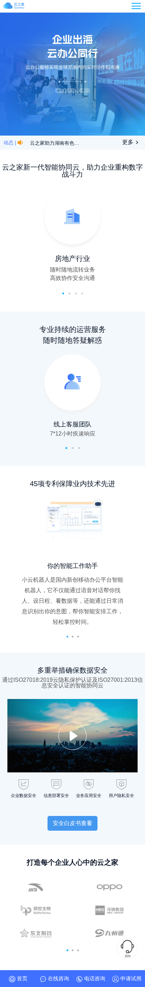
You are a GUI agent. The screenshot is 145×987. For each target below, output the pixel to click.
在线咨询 (57, 978)
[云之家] (13, 7)
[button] (67, 637)
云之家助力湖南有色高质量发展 (55, 143)
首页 (21, 978)
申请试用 (130, 978)
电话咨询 (94, 978)
